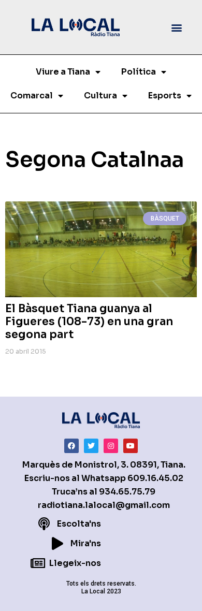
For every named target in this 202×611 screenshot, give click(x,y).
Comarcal (31, 95)
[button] (176, 27)
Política (138, 71)
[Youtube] (130, 446)
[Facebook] (71, 446)
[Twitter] (91, 446)
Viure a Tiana (63, 71)
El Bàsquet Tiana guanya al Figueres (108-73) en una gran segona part (89, 321)
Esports (164, 95)
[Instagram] (111, 446)
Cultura (100, 95)
